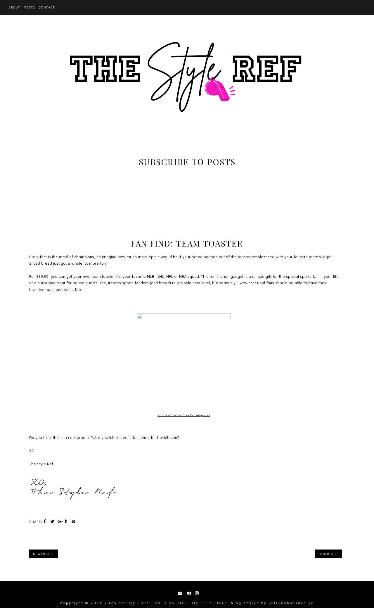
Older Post (328, 554)
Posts (29, 7)
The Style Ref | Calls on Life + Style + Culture (173, 603)
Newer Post (43, 554)
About (14, 7)
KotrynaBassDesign (291, 603)
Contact (47, 7)
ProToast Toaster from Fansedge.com (183, 415)
